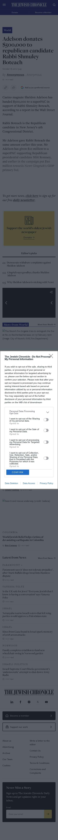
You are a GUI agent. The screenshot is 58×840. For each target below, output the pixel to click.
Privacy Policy (46, 483)
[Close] (52, 357)
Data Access (29, 483)
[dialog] (29, 420)
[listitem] (29, 412)
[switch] (46, 419)
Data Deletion (11, 483)
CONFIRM (17, 472)
